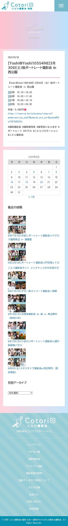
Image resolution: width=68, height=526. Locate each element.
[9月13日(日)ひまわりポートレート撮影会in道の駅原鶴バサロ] (17, 330)
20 (41, 182)
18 (26, 182)
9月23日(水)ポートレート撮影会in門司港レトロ (33, 262)
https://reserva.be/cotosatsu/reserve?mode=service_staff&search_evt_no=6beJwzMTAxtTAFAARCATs (33, 117)
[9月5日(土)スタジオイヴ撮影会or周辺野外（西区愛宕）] (17, 357)
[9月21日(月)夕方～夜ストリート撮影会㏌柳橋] (17, 280)
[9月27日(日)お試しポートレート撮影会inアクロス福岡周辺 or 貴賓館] (17, 225)
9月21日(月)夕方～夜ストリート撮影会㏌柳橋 (32, 291)
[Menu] (61, 5)
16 (11, 182)
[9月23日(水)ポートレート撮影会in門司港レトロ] (17, 252)
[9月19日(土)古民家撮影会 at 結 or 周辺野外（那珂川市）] (17, 303)
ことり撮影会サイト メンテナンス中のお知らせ (33, 268)
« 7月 (31, 197)
